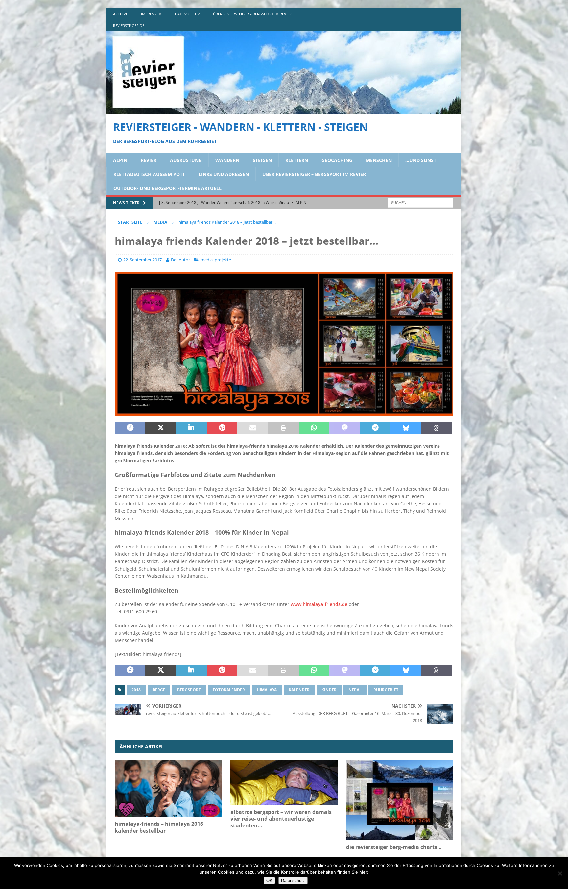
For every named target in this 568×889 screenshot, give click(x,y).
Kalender (299, 690)
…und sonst (420, 160)
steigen (262, 160)
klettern (296, 160)
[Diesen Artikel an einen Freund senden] (252, 428)
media (207, 260)
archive (120, 14)
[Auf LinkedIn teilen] (191, 428)
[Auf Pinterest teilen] (222, 428)
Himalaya (267, 690)
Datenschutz (293, 880)
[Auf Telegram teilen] (375, 428)
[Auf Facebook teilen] (130, 428)
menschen (379, 160)
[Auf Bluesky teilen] (405, 428)
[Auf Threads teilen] (436, 428)
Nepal (355, 690)
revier (148, 160)
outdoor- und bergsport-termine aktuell (167, 188)
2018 (136, 690)
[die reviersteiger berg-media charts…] (399, 800)
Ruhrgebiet (385, 690)
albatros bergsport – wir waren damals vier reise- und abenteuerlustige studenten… (281, 818)
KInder (329, 690)
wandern (227, 160)
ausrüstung (186, 160)
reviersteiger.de (128, 25)
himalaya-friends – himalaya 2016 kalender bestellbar (159, 827)
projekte (223, 260)
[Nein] (559, 873)
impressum (151, 14)
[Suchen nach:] (420, 202)
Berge (159, 690)
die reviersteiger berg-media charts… (394, 847)
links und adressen (224, 174)
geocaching (336, 160)
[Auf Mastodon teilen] (344, 428)
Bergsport (189, 690)
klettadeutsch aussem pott (149, 174)
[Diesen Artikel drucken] (283, 428)
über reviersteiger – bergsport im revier (252, 14)
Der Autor (180, 260)
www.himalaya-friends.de (319, 604)
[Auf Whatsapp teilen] (314, 428)
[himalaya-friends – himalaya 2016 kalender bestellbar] (168, 788)
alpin (120, 160)
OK (269, 880)
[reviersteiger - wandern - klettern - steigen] (284, 110)
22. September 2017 (142, 260)
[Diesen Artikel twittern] (160, 428)
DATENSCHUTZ (187, 14)
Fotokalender (229, 690)
